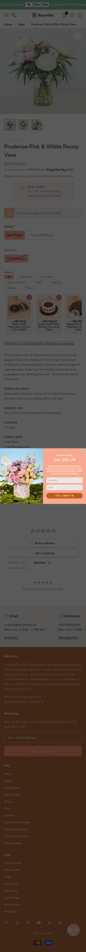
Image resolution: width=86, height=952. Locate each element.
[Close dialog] (82, 451)
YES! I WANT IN (64, 495)
